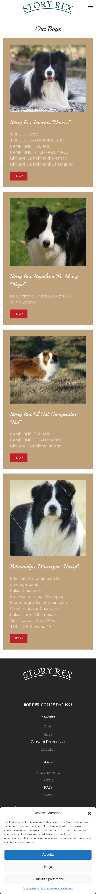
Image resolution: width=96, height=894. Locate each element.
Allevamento (48, 772)
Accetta (48, 854)
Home (48, 795)
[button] (89, 813)
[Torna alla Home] (48, 8)
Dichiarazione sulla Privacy (57, 888)
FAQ (48, 787)
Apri (19, 176)
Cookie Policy (31, 888)
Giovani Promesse (48, 741)
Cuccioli (48, 749)
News (48, 780)
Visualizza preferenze (48, 879)
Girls (48, 726)
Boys (48, 734)
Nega (48, 867)
